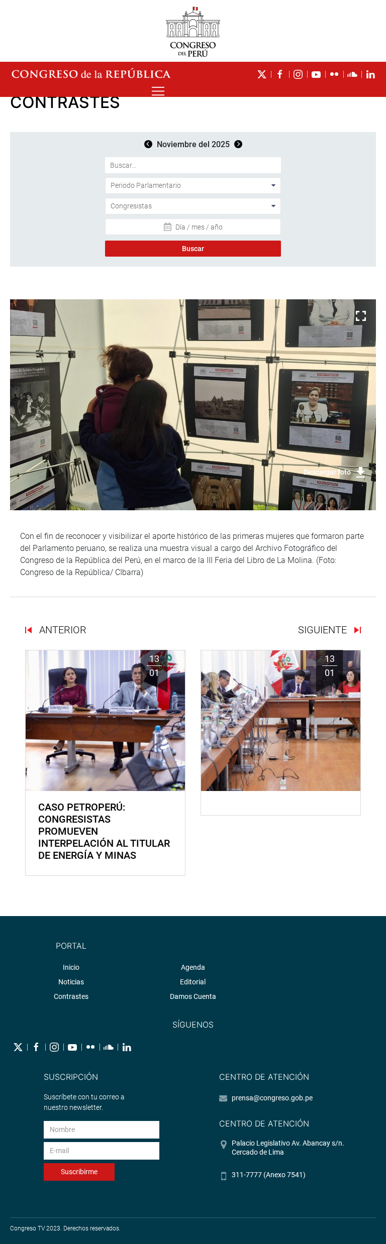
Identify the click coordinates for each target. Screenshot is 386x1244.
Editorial (193, 982)
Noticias (71, 982)
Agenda (193, 967)
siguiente (323, 630)
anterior (61, 630)
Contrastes (71, 996)
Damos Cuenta (193, 996)
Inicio (71, 967)
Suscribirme (79, 1172)
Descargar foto (327, 472)
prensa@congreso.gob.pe (272, 1098)
